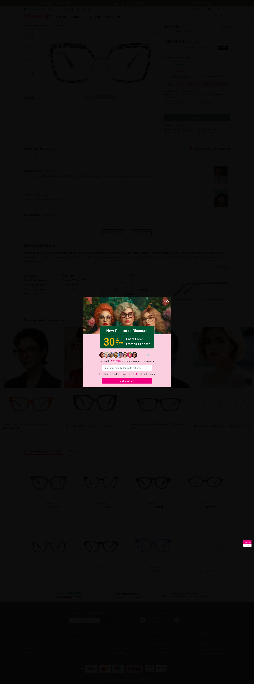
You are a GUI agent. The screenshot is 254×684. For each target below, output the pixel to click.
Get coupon (127, 380)
